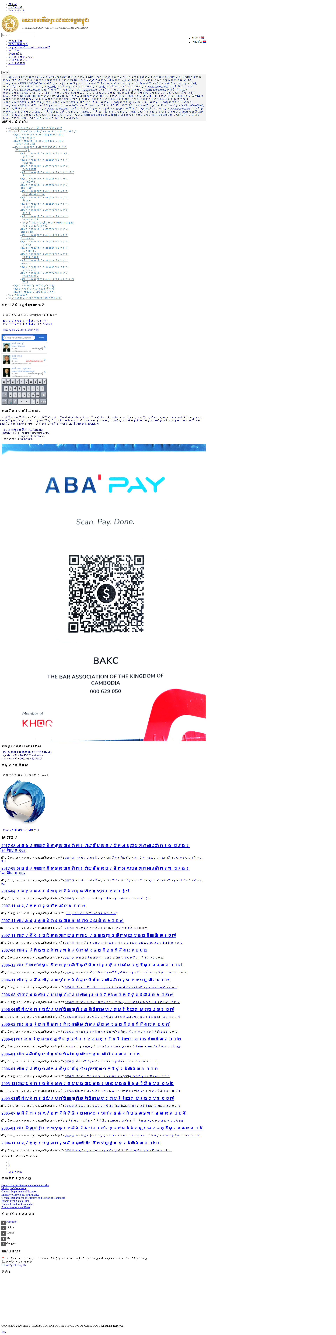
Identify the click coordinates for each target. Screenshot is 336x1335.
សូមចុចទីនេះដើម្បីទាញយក (21, 830)
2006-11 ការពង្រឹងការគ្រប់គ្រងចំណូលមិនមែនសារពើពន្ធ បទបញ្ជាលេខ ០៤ (85, 980)
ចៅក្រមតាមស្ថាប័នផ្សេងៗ (35, 285)
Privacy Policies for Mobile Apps (21, 329)
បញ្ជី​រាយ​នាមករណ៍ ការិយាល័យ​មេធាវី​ (36, 128)
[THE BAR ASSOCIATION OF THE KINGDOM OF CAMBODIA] (45, 31)
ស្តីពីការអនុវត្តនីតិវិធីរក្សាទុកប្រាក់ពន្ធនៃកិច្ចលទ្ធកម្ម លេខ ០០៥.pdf (124, 1120)
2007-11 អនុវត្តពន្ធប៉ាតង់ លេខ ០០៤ (43, 906)
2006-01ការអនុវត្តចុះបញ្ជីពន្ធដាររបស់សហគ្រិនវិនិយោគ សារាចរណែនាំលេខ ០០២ (91, 1039)
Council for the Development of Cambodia (25, 1185)
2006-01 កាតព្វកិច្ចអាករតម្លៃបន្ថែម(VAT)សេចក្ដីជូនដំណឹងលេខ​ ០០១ (79, 1069)
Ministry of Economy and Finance (20, 1194)
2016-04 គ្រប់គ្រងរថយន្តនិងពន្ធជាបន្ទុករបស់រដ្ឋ (65, 891)
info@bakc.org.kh (16, 1265)
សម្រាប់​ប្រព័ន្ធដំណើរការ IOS (25, 320)
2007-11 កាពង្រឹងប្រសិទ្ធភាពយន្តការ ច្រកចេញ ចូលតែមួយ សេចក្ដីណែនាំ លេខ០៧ (88, 935)
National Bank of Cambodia (17, 1204)
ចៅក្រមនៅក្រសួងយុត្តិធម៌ (35, 288)
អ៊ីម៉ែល (12, 4)
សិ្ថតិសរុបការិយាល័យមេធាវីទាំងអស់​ (36, 298)
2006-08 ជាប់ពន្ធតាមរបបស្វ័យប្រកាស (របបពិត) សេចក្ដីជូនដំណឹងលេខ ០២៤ (87, 995)
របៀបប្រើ (15, 7)
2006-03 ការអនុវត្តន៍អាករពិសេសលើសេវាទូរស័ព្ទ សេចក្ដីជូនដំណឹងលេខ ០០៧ (85, 1024)
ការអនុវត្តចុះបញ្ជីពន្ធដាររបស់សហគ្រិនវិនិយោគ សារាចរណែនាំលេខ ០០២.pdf (122, 1046)
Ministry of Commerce (13, 1188)
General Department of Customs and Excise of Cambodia (33, 1197)
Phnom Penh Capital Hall (15, 1200)
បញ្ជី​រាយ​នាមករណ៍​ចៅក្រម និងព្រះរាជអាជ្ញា (43, 131)
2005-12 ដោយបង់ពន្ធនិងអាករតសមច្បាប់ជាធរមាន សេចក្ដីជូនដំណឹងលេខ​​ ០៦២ (87, 1083)
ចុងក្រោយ (15, 1171)
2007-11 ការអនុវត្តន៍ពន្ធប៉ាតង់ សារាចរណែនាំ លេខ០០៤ (62, 920)
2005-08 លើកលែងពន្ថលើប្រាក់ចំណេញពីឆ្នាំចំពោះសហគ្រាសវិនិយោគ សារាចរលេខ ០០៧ (87, 1098)
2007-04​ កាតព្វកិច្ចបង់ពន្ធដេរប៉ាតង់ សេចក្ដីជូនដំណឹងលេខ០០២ (74, 950)
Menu (5, 72)
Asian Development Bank (15, 1207)
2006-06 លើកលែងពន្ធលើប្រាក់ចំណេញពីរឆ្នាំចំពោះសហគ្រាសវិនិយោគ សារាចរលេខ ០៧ (87, 1009)
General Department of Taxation (19, 1191)
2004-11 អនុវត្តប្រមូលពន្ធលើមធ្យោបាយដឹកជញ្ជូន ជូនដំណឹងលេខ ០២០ (81, 1143)
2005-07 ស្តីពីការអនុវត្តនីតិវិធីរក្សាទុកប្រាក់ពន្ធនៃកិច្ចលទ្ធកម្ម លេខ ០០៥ (94, 1113)
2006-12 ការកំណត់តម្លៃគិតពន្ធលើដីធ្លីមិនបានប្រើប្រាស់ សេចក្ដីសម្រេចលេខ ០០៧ (91, 965)
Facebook (11, 1221)
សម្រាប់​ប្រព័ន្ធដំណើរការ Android (27, 324)
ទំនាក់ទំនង (16, 10)
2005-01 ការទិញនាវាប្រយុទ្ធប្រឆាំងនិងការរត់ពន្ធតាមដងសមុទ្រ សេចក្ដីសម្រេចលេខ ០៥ (102, 1128)
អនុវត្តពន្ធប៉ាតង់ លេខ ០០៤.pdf (91, 913)
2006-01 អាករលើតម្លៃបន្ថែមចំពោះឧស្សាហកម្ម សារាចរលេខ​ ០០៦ (70, 1054)
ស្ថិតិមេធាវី (19, 295)
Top (3, 1331)
